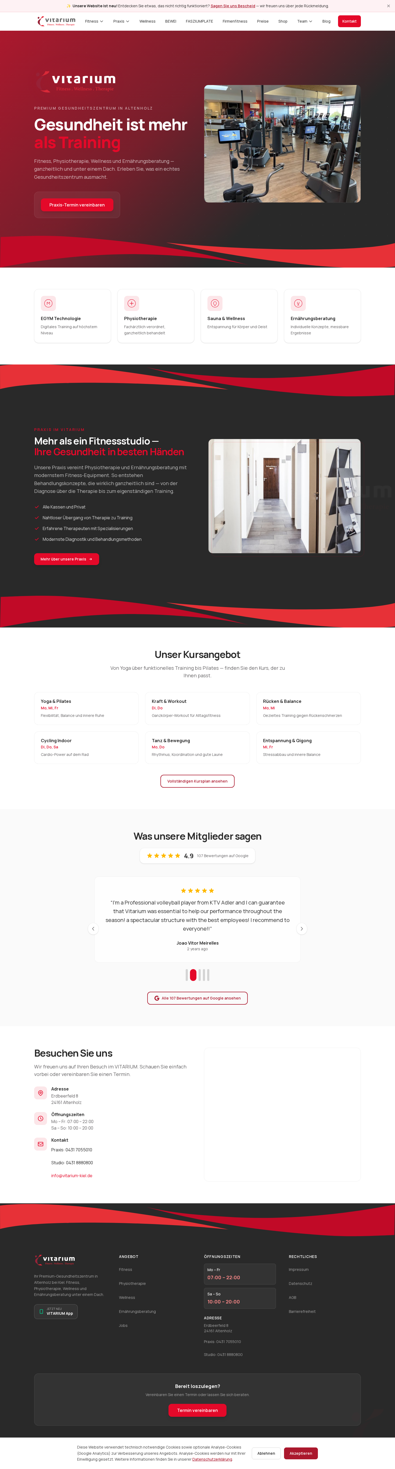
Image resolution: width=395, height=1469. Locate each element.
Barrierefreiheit (302, 1311)
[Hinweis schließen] (388, 6)
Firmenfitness (235, 21)
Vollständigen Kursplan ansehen (197, 781)
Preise (263, 21)
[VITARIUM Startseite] (56, 21)
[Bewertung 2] (193, 975)
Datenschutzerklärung (212, 1459)
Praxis (118, 21)
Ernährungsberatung (137, 1311)
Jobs (123, 1325)
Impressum (299, 1269)
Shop (283, 21)
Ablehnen (266, 1453)
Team (302, 21)
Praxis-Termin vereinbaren (77, 205)
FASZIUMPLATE (199, 21)
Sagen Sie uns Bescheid (233, 5)
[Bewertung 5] (208, 975)
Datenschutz (300, 1283)
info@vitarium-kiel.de (71, 1176)
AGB (292, 1297)
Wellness (147, 21)
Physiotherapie (132, 1283)
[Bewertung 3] (200, 975)
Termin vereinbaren (197, 1410)
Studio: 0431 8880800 (72, 1163)
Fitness (91, 21)
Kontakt (349, 21)
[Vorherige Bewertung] (93, 929)
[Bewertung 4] (204, 975)
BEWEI (170, 21)
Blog (326, 21)
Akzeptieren (301, 1453)
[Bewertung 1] (187, 975)
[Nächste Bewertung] (301, 929)
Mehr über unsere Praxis (63, 559)
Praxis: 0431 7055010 (71, 1150)
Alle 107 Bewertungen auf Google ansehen (201, 998)
